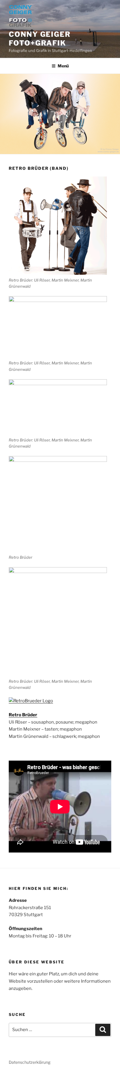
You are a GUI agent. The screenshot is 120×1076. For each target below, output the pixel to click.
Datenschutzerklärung (29, 1062)
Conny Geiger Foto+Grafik (40, 38)
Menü (63, 65)
